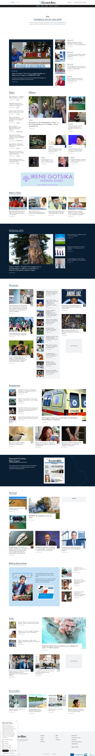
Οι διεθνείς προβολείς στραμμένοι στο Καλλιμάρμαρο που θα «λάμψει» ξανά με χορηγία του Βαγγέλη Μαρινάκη (51, 313)
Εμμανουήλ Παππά (19, 131)
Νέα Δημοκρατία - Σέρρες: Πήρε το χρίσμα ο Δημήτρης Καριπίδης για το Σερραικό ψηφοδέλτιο (76, 55)
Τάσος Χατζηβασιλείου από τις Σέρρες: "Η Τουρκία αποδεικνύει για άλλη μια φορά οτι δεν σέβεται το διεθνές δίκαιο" (76, 67)
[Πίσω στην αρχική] (47, 2)
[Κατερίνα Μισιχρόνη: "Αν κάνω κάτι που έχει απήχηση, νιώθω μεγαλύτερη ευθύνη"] (57, 141)
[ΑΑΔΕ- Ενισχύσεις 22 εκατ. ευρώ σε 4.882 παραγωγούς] (18, 503)
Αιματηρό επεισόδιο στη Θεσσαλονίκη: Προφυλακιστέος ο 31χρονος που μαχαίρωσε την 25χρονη (72, 444)
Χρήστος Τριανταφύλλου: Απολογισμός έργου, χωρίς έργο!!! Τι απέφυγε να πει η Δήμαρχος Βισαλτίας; (37, 212)
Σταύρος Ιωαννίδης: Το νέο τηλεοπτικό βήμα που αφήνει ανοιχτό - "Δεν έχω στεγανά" (47, 161)
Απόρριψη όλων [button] (13, 750)
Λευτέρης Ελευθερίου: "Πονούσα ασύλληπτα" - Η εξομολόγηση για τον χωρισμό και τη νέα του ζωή (75, 150)
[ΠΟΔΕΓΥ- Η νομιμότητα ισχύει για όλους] (44, 507)
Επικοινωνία (74, 735)
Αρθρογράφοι (74, 743)
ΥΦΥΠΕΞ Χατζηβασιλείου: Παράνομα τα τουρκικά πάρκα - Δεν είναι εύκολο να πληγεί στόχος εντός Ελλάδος (45, 549)
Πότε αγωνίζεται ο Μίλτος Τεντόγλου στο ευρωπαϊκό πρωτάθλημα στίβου (51, 346)
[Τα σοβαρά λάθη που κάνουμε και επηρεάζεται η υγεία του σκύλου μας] (40, 356)
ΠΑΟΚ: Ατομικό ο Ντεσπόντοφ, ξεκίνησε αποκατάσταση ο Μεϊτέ (51, 363)
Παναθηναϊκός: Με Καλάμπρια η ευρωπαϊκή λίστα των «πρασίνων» (51, 329)
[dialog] (9, 737)
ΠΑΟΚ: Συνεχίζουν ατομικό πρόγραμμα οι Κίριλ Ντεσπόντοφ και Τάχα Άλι (52, 338)
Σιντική (18, 163)
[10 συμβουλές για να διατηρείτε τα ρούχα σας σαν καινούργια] (67, 572)
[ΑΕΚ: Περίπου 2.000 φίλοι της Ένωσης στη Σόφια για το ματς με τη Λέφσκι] (40, 294)
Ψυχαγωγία (56, 6)
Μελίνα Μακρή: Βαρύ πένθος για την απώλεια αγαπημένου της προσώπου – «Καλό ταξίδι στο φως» (75, 80)
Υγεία (11, 618)
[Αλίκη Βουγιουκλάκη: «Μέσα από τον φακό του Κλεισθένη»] (18, 701)
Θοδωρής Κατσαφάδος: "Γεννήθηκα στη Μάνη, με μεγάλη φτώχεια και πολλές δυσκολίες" (78, 161)
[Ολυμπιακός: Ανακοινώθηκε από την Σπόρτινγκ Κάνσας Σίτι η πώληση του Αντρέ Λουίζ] (74, 297)
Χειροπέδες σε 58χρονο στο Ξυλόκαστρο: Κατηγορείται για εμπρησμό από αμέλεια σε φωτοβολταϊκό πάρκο (27, 391)
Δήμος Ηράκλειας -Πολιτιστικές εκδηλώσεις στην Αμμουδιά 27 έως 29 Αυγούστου (16, 145)
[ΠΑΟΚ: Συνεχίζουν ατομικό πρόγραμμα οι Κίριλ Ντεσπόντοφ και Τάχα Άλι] (40, 339)
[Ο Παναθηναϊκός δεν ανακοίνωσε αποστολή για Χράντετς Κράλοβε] (21, 325)
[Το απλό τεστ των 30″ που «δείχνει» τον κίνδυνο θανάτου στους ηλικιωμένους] (47, 663)
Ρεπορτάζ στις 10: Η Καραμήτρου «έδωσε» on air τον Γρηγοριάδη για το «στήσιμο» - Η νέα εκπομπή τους (44, 124)
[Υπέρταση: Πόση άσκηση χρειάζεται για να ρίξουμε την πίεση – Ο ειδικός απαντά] (64, 633)
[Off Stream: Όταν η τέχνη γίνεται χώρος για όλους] (57, 701)
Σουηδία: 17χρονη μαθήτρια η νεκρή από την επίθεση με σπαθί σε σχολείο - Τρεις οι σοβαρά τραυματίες (28, 400)
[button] (9, 753)
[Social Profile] (22, 586)
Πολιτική (51, 6)
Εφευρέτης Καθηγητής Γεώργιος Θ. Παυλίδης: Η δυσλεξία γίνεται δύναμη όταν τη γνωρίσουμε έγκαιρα (76, 710)
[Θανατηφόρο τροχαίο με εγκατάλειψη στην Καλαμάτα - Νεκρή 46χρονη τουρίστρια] (64, 405)
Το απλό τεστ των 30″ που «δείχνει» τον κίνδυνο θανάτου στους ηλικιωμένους (45, 672)
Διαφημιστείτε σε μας (76, 737)
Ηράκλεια (17, 148)
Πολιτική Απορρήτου (46, 754)
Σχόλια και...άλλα (70, 52)
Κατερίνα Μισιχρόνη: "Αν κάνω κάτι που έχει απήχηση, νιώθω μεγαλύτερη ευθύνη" (55, 150)
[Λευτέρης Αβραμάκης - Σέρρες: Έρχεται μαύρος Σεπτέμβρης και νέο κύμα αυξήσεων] (60, 263)
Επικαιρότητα (69, 76)
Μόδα (18, 563)
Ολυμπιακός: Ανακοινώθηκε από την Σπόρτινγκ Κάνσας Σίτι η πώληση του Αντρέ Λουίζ (71, 307)
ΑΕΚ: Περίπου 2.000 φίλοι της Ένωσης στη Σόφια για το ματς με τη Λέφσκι (52, 293)
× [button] (16, 721)
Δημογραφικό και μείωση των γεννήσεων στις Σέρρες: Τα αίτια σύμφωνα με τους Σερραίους (16, 104)
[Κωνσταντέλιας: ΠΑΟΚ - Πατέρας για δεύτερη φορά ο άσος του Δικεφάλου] (40, 373)
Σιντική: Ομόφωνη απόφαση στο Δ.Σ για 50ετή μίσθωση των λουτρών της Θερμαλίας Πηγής (17, 160)
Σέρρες (42, 6)
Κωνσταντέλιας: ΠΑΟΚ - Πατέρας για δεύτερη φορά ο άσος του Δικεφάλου (52, 371)
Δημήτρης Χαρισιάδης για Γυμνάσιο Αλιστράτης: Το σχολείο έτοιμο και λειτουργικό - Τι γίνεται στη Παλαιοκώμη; (76, 43)
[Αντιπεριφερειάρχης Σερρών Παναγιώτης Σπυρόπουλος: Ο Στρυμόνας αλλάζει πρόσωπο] (38, 701)
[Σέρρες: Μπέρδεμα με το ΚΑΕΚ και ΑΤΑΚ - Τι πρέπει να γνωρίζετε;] (60, 239)
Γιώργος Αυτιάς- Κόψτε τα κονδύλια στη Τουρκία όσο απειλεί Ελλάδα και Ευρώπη (71, 549)
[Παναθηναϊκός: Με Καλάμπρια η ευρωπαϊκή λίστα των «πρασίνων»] (40, 331)
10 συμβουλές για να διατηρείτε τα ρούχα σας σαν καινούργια (80, 569)
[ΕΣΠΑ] (82, 754)
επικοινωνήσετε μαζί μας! (60, 24)
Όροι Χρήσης (54, 754)
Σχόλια (46, 6)
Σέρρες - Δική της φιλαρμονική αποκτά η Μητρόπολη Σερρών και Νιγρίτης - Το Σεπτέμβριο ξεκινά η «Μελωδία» (56, 212)
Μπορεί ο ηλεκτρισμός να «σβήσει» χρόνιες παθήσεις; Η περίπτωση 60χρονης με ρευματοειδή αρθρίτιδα (28, 641)
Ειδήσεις (38, 6)
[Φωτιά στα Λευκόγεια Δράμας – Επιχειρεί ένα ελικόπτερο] (21, 435)
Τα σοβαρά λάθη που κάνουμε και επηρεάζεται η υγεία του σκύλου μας (51, 354)
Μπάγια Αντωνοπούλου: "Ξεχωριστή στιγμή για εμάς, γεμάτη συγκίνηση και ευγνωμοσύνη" (45, 444)
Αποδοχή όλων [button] (5, 750)
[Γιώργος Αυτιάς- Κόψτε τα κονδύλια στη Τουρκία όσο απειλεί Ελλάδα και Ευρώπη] (74, 539)
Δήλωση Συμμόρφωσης (77, 741)
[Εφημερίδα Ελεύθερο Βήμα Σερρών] (61, 471)
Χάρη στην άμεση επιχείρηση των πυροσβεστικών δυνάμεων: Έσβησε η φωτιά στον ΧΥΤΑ (16, 153)
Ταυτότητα (74, 739)
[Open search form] (18, 2)
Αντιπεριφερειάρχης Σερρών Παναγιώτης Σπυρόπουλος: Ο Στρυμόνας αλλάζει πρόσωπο (35, 710)
